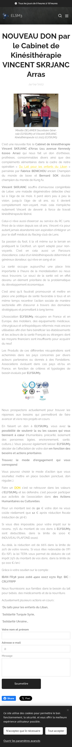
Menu (66, 15)
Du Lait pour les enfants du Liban (43, 166)
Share (10, 698)
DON (17, 487)
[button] (59, 15)
